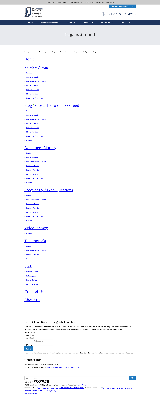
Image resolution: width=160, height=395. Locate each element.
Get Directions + (73, 367)
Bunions (29, 73)
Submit (28, 349)
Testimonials (35, 240)
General (29, 140)
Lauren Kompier (32, 284)
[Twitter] (38, 382)
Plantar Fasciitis (32, 94)
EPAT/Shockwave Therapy (36, 81)
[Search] (132, 378)
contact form (61, 2)
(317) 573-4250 (76, 2)
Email (26, 338)
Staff (28, 266)
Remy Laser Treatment (34, 98)
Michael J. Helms (32, 272)
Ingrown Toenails (32, 90)
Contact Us (125, 22)
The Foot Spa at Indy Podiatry (122, 6)
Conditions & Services (49, 22)
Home (30, 22)
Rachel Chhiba (31, 280)
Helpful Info (106, 22)
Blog (28, 105)
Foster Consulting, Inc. (72, 388)
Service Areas (36, 67)
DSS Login (34, 394)
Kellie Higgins (31, 276)
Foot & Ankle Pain (32, 85)
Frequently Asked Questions (48, 190)
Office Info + (62, 367)
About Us (71, 22)
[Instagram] (44, 382)
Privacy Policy (81, 385)
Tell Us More (29, 345)
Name (27, 332)
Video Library (36, 228)
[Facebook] (35, 382)
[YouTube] (41, 382)
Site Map (27, 394)
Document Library (40, 147)
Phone (27, 335)
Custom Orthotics (32, 77)
